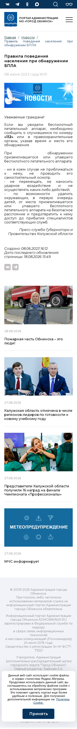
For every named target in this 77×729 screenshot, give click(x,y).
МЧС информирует (21, 561)
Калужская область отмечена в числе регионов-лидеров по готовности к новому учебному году (38, 415)
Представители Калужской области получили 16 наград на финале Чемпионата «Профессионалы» (36, 490)
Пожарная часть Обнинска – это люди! (33, 341)
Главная (10, 37)
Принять (38, 713)
